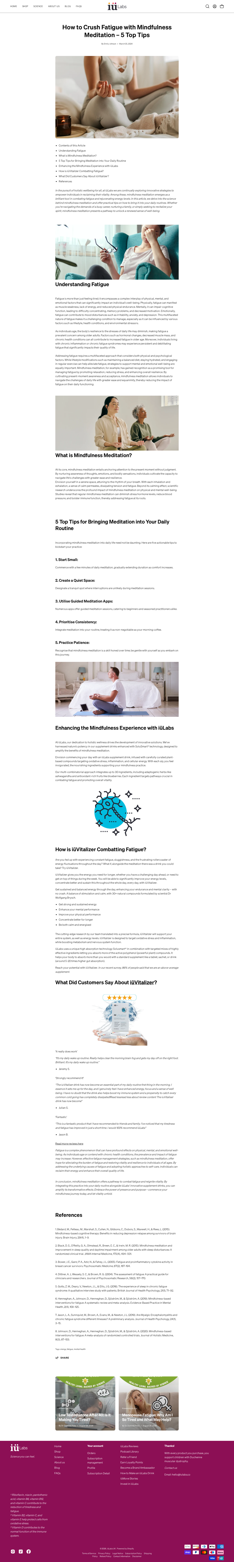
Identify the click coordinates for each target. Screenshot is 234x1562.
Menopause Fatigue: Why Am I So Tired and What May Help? (147, 1417)
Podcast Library (129, 1451)
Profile (91, 1467)
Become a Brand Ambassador (137, 1467)
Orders (91, 1453)
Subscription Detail (98, 1473)
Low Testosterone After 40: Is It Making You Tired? (85, 1417)
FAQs (57, 1473)
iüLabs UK (111, 1548)
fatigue (70, 1349)
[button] (38, 6)
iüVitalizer (142, 982)
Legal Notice (117, 1553)
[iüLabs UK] (117, 6)
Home (57, 1446)
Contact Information (121, 1556)
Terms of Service (89, 1553)
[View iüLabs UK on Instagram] (12, 1551)
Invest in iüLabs (129, 1483)
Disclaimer (136, 1556)
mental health (79, 1349)
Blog (57, 1467)
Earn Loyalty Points (131, 1462)
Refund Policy (105, 1556)
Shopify (130, 1548)
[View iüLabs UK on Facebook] (28, 1551)
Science (59, 1457)
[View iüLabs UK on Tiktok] (20, 1551)
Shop (57, 1451)
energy (63, 1349)
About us (59, 1462)
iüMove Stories (129, 1478)
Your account (95, 1446)
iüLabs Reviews (129, 1446)
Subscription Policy (133, 1553)
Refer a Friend (128, 1457)
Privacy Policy (104, 1553)
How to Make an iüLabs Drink (137, 1473)
